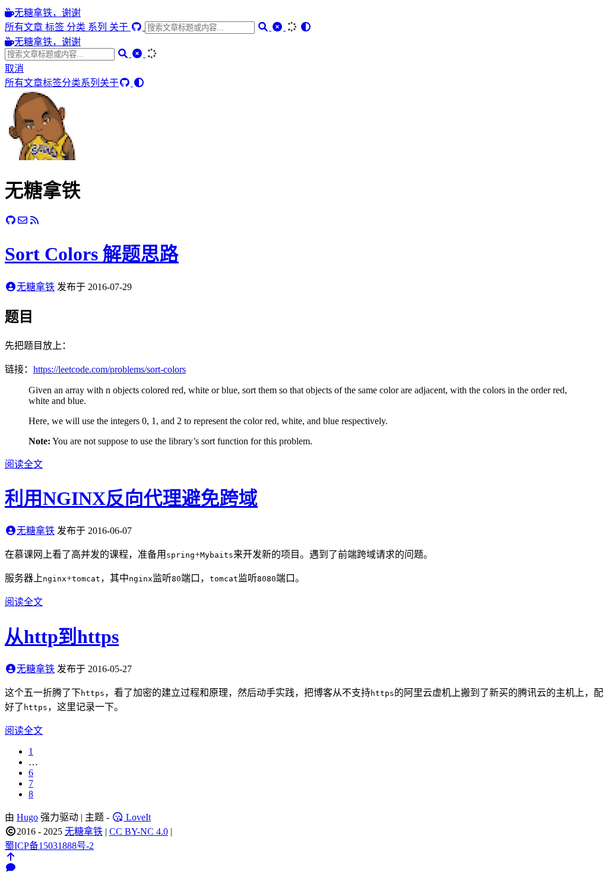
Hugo (27, 817)
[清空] (278, 27)
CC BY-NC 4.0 (138, 831)
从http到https (62, 636)
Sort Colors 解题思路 (92, 254)
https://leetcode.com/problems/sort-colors (109, 369)
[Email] (22, 220)
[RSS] (34, 220)
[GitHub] (138, 27)
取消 (14, 68)
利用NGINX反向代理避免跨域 (131, 498)
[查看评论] (11, 868)
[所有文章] (40, 157)
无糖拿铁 (36, 287)
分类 (77, 27)
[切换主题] (306, 27)
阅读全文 (24, 464)
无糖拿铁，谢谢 (47, 13)
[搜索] (264, 27)
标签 (55, 27)
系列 (98, 27)
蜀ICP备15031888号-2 (49, 846)
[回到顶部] (11, 857)
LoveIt (137, 817)
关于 (120, 27)
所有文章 (25, 27)
